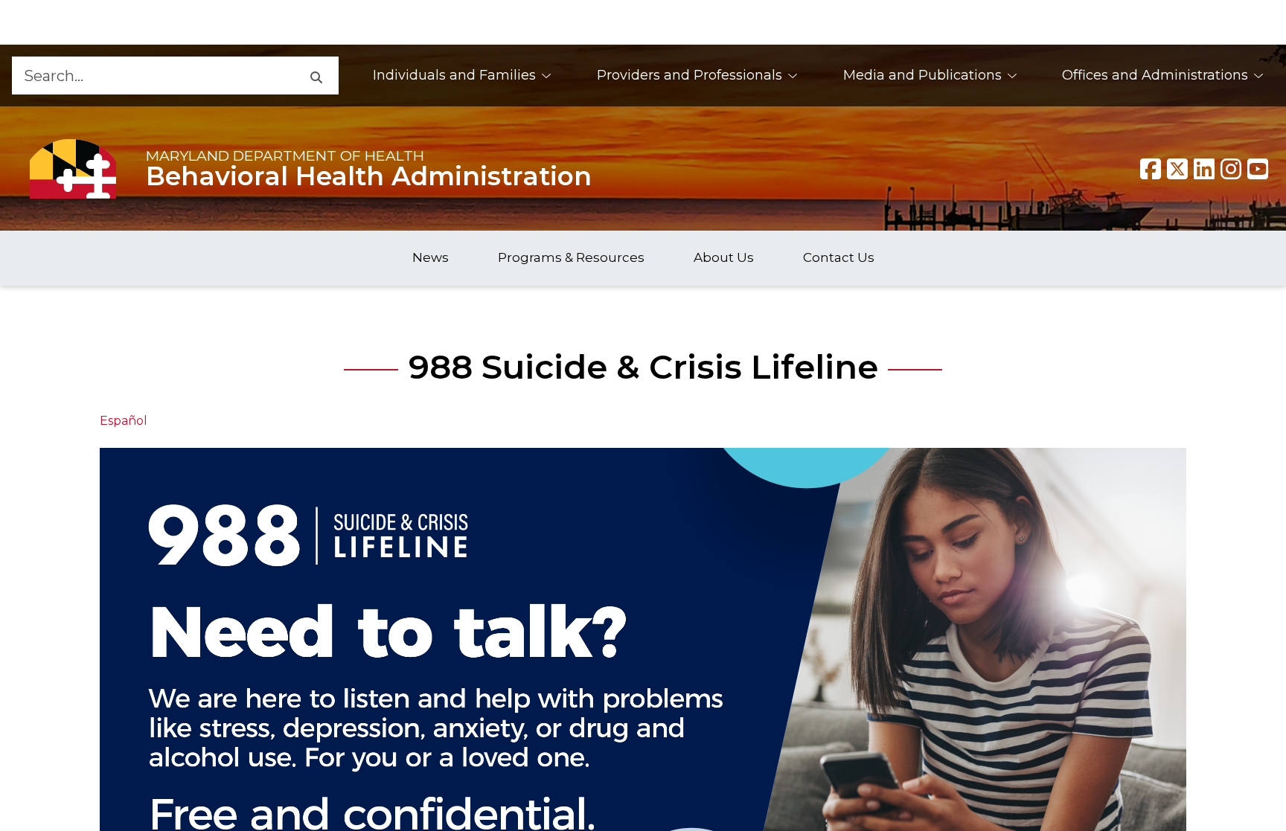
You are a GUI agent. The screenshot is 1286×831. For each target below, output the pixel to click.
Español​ (123, 421)
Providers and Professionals (689, 75)
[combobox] (152, 75)
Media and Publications (922, 75)
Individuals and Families (454, 75)
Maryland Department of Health (285, 155)
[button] (315, 75)
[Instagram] (1231, 169)
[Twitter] (1177, 169)
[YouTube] (1257, 169)
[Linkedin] (1204, 169)
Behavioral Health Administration (369, 176)
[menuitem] (463, 75)
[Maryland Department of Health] (73, 168)
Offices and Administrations (1155, 75)
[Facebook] (1150, 169)
